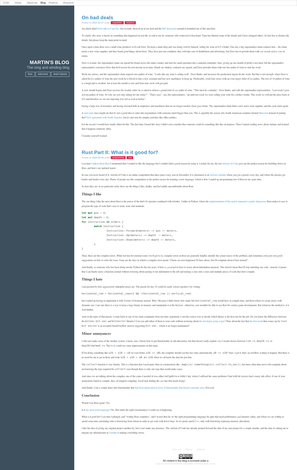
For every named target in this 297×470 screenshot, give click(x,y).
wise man (88, 112)
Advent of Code (230, 163)
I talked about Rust (100, 163)
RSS (30, 74)
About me (32, 2)
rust (129, 158)
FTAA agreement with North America (103, 117)
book (113, 345)
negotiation (117, 23)
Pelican (188, 449)
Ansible (113, 432)
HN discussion (169, 28)
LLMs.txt (201, 449)
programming (118, 158)
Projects (53, 2)
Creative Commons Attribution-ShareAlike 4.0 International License (185, 464)
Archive (43, 74)
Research (68, 2)
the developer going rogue (212, 321)
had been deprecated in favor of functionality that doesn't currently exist (169, 387)
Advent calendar (218, 174)
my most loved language (97, 409)
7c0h (6, 2)
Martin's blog (49, 62)
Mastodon (60, 74)
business (130, 23)
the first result (256, 321)
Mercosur (263, 112)
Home (18, 2)
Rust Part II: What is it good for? (120, 152)
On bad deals (97, 17)
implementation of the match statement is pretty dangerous (237, 201)
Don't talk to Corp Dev (108, 28)
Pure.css (177, 449)
